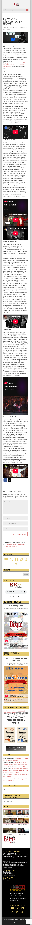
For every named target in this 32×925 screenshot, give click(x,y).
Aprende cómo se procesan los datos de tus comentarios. (14, 545)
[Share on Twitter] (9, 481)
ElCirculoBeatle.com (9, 853)
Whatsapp (6, 880)
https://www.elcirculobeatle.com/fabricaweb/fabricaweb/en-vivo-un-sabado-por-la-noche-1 (15, 64)
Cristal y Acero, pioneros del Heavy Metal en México (15, 759)
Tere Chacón (7, 872)
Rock (23, 27)
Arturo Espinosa (9, 27)
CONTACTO (13, 921)
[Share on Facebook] (5, 481)
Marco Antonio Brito (9, 875)
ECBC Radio (6, 861)
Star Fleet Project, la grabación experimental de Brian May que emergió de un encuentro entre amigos (15, 764)
